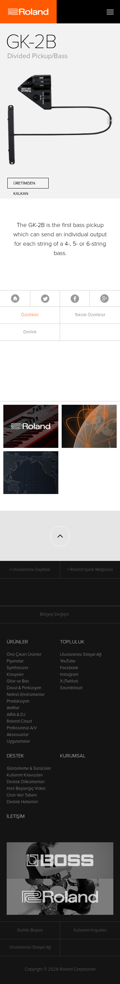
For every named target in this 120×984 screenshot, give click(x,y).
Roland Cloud (19, 721)
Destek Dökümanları (26, 781)
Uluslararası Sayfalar (31, 569)
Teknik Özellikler (90, 315)
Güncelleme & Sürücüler (29, 768)
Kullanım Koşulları (90, 930)
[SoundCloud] (85, 595)
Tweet (45, 298)
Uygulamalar (18, 741)
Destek (30, 332)
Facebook (74, 298)
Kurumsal (73, 756)
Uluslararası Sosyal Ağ (80, 654)
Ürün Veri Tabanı (22, 795)
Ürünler (17, 642)
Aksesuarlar (18, 734)
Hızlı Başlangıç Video (26, 788)
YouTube (67, 661)
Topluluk (72, 642)
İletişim (16, 816)
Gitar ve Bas (18, 681)
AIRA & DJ (16, 714)
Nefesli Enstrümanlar (26, 694)
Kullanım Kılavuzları (25, 775)
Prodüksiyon (18, 701)
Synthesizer (17, 667)
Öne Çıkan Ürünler (24, 654)
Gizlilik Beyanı (30, 930)
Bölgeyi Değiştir (54, 614)
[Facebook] (35, 595)
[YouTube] (60, 595)
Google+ (104, 298)
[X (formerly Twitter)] (47, 595)
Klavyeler (15, 674)
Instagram (69, 674)
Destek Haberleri (22, 802)
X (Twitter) (69, 681)
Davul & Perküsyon (24, 688)
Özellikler (30, 315)
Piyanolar (15, 661)
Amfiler (13, 708)
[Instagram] (73, 595)
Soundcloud (71, 688)
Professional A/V (22, 728)
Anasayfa (15, 298)
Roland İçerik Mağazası (91, 569)
